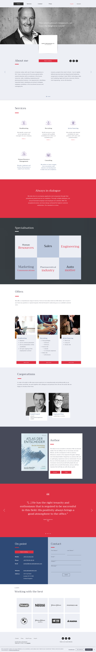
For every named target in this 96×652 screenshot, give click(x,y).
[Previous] (4, 72)
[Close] (94, 649)
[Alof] (47, 533)
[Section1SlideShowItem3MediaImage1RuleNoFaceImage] (45, 533)
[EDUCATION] (49, 96)
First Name (54, 550)
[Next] (91, 72)
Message (53, 565)
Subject (53, 561)
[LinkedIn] (70, 61)
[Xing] (74, 61)
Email (52, 556)
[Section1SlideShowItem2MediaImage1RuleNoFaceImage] (50, 533)
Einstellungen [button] (72, 649)
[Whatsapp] (77, 61)
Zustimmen (88, 649)
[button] (29, 3)
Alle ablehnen (80, 649)
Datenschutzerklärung (14, 650)
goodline (28, 643)
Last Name (70, 550)
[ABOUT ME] (46, 96)
